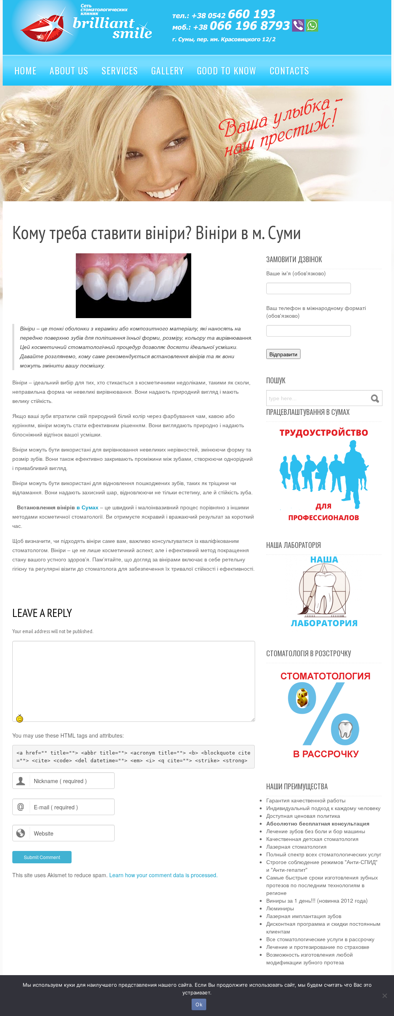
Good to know (227, 70)
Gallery (167, 70)
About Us (69, 70)
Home (25, 70)
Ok (198, 1004)
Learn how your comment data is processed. (163, 875)
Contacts (289, 70)
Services (120, 70)
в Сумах (87, 507)
